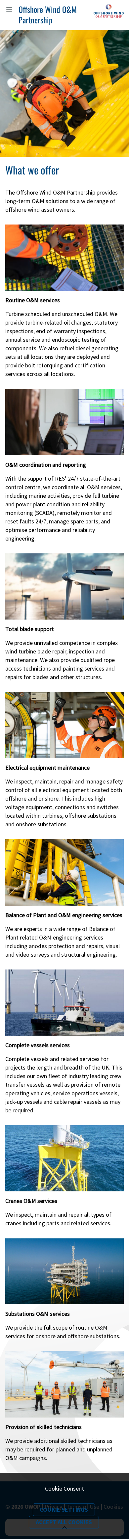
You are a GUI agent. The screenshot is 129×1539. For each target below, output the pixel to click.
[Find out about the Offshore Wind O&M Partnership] (108, 14)
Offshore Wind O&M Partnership (48, 14)
